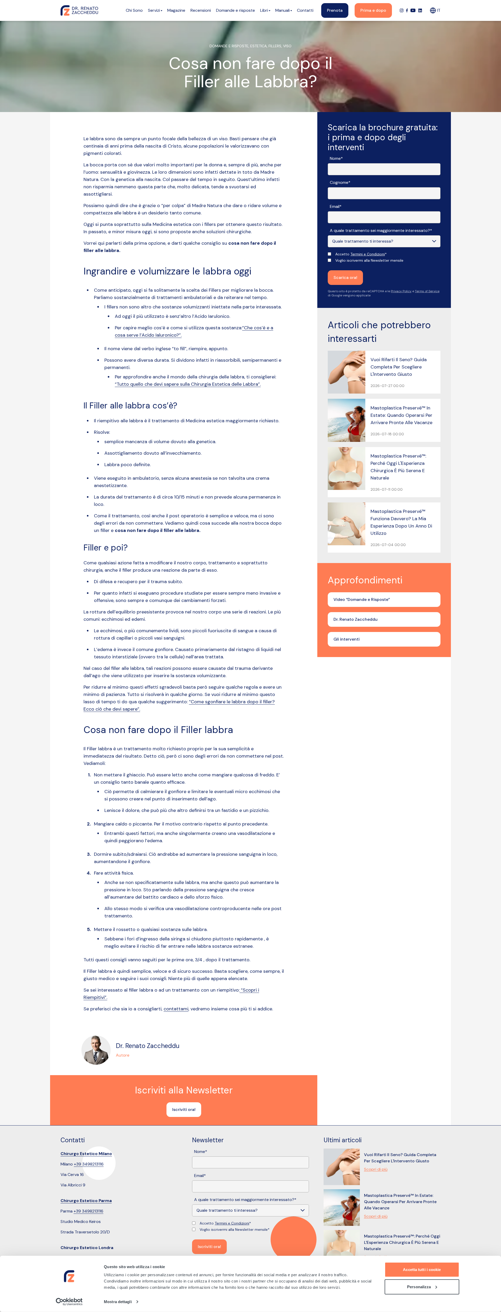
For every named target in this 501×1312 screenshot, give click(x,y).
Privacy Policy (401, 291)
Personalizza (419, 1286)
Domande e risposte (235, 10)
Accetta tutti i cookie (422, 1269)
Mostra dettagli (118, 1301)
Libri (264, 10)
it (438, 10)
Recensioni (200, 10)
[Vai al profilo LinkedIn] (420, 10)
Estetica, (259, 46)
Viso (287, 46)
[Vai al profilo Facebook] (407, 10)
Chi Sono (134, 10)
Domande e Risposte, (230, 46)
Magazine (176, 10)
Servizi (154, 10)
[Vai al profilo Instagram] (401, 10)
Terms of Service (427, 291)
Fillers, (276, 46)
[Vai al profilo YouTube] (413, 10)
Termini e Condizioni (367, 254)
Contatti (305, 10)
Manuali (282, 10)
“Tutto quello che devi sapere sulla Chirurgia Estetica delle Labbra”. (188, 384)
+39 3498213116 (89, 1164)
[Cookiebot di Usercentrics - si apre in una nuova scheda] (69, 1302)
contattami (176, 1009)
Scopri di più (375, 1169)
